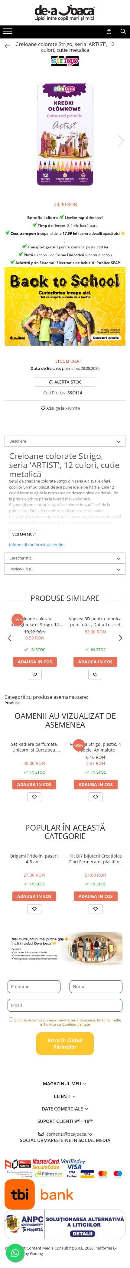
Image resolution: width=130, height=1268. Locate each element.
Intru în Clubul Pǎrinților (65, 1044)
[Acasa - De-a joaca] (65, 13)
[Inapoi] (4, 46)
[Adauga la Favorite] (35, 674)
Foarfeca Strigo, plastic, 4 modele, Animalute (95, 747)
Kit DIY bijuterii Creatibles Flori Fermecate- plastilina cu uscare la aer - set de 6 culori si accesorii (95, 859)
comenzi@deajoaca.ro (68, 1134)
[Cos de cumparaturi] (108, 31)
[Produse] (8, 33)
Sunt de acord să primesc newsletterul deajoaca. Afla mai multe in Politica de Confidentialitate (67, 1022)
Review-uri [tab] (21, 569)
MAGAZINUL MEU (63, 1083)
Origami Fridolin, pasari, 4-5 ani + (34, 859)
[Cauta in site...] (123, 31)
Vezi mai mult (24, 534)
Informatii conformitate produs (37, 544)
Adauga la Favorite (62, 408)
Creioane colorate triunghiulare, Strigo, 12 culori (35, 621)
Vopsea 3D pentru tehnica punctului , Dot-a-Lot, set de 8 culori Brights (95, 621)
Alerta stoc (68, 382)
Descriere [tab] (17, 441)
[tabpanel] (65, 134)
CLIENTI (63, 1096)
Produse (12, 702)
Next (120, 140)
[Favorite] (34, 797)
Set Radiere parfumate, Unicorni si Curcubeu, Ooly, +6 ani (34, 747)
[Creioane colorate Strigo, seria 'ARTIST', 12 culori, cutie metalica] (65, 134)
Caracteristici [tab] (20, 558)
